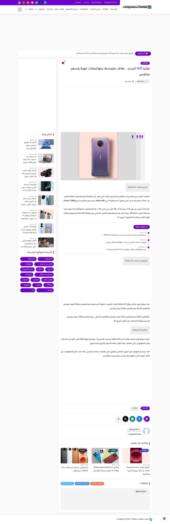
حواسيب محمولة (46, 275)
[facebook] (45, 2)
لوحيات (38, 285)
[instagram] (19, 2)
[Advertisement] (85, 32)
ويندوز (50, 290)
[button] (139, 419)
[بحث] (19, 9)
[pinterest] (28, 2)
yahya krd (140, 81)
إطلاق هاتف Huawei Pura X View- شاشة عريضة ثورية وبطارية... (138, 471)
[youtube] (32, 2)
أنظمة (31, 9)
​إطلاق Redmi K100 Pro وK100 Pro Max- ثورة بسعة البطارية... (105, 469)
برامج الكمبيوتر (72, 9)
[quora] (23, 2)
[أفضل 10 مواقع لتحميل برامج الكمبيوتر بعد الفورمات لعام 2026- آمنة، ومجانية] (46, 144)
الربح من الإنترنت (46, 264)
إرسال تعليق (141, 491)
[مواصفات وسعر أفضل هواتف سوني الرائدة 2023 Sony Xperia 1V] (46, 186)
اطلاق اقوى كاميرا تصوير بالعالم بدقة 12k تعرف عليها (29, 174)
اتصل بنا (78, 2)
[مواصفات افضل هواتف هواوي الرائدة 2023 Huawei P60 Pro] (46, 228)
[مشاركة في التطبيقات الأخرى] (118, 419)
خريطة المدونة (96, 2)
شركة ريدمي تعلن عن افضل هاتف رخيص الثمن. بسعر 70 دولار (28, 202)
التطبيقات (84, 9)
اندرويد (49, 269)
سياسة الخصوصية (110, 2)
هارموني (27, 285)
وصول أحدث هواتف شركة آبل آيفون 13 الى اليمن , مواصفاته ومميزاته (28, 216)
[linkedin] (36, 2)
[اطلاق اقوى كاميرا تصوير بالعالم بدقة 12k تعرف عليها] (46, 172)
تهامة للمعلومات (134, 434)
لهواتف (49, 285)
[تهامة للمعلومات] (136, 7)
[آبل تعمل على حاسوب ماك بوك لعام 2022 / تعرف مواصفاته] (46, 158)
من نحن (86, 2)
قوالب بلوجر (59, 9)
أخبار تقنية (48, 259)
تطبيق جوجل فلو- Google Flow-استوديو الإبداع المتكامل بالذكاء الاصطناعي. (104, 53)
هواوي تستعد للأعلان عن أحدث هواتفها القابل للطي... (125, 243)
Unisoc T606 (69, 201)
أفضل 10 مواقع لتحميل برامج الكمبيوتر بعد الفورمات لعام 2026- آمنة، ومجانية (28, 146)
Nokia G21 (100, 201)
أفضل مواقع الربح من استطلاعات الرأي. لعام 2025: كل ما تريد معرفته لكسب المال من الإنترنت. (28, 244)
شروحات (28, 275)
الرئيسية (113, 9)
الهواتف (105, 9)
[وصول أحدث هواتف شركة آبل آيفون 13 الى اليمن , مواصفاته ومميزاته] (46, 214)
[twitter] (40, 2)
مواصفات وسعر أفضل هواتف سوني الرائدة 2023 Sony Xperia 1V (28, 188)
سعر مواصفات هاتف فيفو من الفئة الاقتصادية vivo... (125, 250)
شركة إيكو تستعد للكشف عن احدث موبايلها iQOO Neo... (124, 235)
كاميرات (49, 9)
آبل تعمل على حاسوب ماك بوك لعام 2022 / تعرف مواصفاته (29, 160)
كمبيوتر (42, 9)
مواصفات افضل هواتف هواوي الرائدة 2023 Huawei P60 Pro (28, 230)
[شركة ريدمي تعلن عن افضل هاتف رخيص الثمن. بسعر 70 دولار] (46, 200)
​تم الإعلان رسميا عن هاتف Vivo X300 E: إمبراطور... (74, 469)
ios (33, 290)
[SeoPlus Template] (150, 519)
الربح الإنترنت (95, 9)
